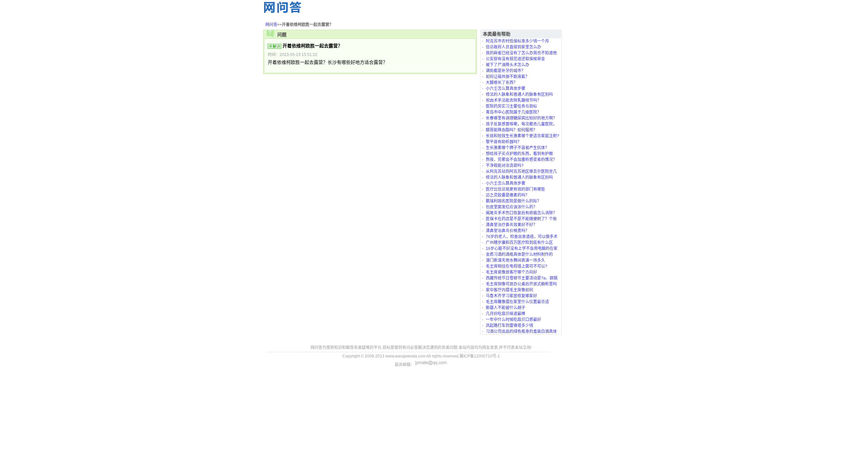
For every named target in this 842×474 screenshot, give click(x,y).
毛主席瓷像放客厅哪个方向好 (511, 272)
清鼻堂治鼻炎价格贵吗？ (507, 230)
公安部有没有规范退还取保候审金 (515, 59)
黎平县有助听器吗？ (503, 142)
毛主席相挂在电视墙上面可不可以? (516, 266)
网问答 (271, 24)
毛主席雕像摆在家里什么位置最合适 (517, 302)
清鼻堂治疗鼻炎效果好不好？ (511, 225)
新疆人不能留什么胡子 (505, 307)
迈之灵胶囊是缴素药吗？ (507, 195)
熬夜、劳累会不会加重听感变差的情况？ (521, 159)
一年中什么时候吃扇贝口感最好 (513, 319)
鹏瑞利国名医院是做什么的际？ (513, 201)
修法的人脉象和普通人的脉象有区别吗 (519, 94)
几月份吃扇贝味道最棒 (505, 313)
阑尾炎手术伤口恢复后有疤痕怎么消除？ (521, 213)
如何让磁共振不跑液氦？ (507, 76)
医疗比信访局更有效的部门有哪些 (515, 189)
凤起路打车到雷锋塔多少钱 (509, 325)
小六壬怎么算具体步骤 (505, 88)
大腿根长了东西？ (501, 82)
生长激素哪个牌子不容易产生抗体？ (517, 147)
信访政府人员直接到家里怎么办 (513, 47)
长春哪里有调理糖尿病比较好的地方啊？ (521, 118)
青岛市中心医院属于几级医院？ (513, 112)
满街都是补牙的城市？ (505, 70)
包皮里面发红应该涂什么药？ (511, 207)
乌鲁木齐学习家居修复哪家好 (511, 296)
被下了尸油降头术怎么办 (507, 65)
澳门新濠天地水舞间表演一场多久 (515, 260)
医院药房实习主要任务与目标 (511, 106)
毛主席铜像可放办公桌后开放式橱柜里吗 (521, 284)
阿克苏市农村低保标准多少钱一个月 (517, 41)
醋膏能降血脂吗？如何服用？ (511, 130)
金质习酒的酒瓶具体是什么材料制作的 (519, 254)
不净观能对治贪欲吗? (505, 165)
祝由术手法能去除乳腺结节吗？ (513, 100)
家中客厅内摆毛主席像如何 (509, 290)
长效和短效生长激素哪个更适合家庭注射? (522, 136)
